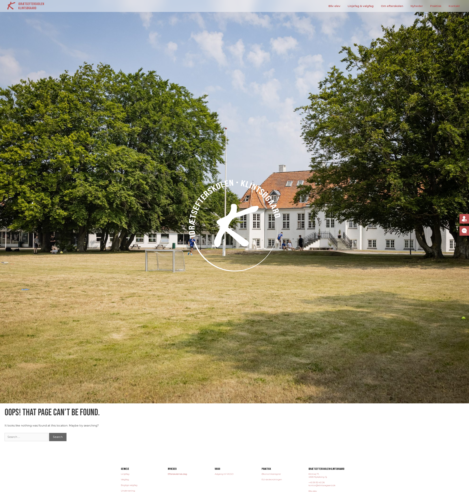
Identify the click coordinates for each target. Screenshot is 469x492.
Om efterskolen (392, 6)
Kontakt (454, 6)
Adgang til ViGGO (224, 474)
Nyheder (417, 6)
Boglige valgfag (129, 485)
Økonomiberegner (271, 474)
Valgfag (125, 479)
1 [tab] (33, 203)
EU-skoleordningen (272, 479)
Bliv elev (334, 6)
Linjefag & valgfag (361, 6)
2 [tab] (33, 207)
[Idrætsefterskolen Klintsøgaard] (25, 5)
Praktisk (435, 6)
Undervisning (128, 490)
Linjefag (125, 474)
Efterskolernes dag (177, 474)
